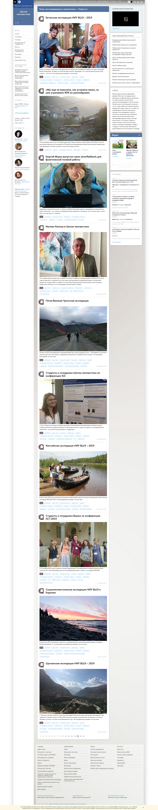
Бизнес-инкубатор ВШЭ (70, 774)
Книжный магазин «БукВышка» (125, 754)
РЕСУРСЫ (120, 746)
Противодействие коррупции (45, 771)
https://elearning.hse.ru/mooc (116, 795)
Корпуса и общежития (43, 760)
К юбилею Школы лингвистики (122, 9)
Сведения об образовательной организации (49, 779)
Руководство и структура (44, 752)
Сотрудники (18, 36)
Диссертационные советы (98, 757)
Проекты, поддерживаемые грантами (123, 73)
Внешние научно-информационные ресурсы (102, 768)
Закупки (39, 763)
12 (72, 736)
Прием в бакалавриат (69, 757)
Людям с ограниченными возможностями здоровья (48, 783)
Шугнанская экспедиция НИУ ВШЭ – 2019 (70, 663)
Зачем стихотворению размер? (116, 152)
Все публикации (116, 242)
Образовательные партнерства (72, 776)
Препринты (18, 57)
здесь (106, 807)
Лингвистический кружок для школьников (124, 79)
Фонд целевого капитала (44, 768)
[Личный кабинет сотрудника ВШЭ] (138, 2)
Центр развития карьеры (70, 771)
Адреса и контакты (53, 804)
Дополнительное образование (72, 768)
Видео (115, 134)
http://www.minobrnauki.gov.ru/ (45, 795)
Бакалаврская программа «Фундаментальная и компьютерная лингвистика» (22, 71)
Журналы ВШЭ (121, 763)
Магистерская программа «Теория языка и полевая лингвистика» (21, 82)
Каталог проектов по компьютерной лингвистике (123, 69)
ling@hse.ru (21, 123)
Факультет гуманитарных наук (23, 6)
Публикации (116, 174)
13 (75, 736)
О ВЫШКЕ (40, 746)
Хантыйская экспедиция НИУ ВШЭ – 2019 (70, 445)
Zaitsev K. (115, 235)
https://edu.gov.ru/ (78, 795)
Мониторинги (94, 754)
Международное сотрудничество (19, 50)
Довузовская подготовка (71, 752)
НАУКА (93, 746)
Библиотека (120, 749)
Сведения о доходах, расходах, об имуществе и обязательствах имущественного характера (46, 775)
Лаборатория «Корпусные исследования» (124, 45)
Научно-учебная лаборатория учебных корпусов (123, 58)
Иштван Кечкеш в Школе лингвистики (67, 226)
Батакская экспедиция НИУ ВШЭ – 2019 (69, 17)
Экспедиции (18, 54)
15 (80, 736)
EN (131, 1)
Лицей (65, 749)
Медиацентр (120, 760)
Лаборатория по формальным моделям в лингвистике (124, 49)
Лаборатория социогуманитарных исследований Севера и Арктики (122, 53)
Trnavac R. (122, 205)
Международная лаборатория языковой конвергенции (124, 41)
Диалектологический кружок (120, 76)
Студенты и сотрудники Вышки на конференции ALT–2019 (73, 517)
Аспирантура (67, 765)
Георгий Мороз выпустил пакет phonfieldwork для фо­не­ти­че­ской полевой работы (73, 158)
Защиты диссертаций (96, 760)
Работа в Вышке (41, 789)
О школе (17, 34)
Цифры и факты (41, 749)
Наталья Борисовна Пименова (22, 190)
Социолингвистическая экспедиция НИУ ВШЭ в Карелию (73, 591)
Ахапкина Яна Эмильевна (22, 169)
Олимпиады (67, 754)
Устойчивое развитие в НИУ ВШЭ (46, 754)
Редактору (140, 804)
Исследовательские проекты (98, 752)
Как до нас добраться (22, 113)
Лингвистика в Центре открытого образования (126, 83)
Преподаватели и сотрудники (45, 757)
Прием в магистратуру (70, 763)
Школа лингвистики (23, 13)
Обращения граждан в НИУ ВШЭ (46, 765)
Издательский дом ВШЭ (123, 752)
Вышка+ (66, 760)
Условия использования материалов (67, 804)
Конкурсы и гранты (96, 765)
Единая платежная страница (44, 786)
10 (66, 736)
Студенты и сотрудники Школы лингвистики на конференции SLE (73, 374)
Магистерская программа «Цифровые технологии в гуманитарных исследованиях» (22, 89)
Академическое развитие (97, 763)
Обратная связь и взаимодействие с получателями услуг (73, 780)
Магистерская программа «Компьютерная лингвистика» (21, 77)
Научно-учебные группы (119, 65)
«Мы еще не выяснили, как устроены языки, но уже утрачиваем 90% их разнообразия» (72, 91)
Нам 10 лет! (116, 28)
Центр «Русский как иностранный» (122, 62)
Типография (120, 757)
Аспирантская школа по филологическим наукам (21, 94)
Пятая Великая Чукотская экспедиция (67, 300)
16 (83, 736)
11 (69, 736)
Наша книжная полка (20, 60)
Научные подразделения (97, 749)
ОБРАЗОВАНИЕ (68, 746)
